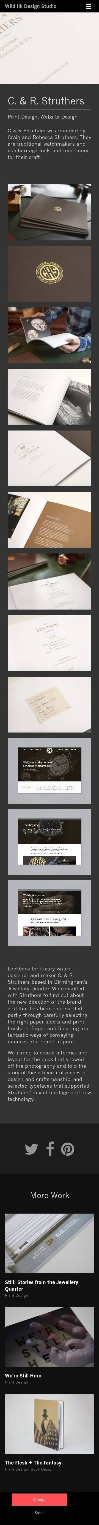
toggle (88, 6)
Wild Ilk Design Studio (30, 6)
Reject (39, 1512)
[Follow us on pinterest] (67, 1149)
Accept (39, 1499)
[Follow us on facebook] (50, 1149)
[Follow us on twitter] (31, 1149)
